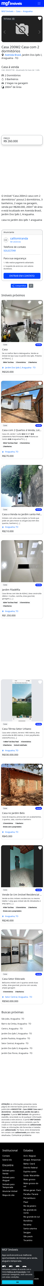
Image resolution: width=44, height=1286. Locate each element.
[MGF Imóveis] (11, 3)
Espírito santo (29, 1186)
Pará (38, 1205)
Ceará (32, 1178)
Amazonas (36, 1174)
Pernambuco (29, 1212)
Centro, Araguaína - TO (12, 1043)
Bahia (26, 1178)
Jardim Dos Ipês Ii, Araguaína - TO (16, 1063)
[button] (4, 39)
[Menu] (39, 3)
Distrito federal (30, 1182)
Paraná (35, 1209)
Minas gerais (29, 1205)
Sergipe (27, 1247)
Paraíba (27, 1209)
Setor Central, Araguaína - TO (14, 1058)
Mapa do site (8, 1210)
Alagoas (32, 1170)
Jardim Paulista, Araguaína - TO (15, 1053)
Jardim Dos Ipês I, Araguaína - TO (16, 1048)
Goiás (26, 1190)
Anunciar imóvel (9, 1206)
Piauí (25, 1216)
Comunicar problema (21, 1150)
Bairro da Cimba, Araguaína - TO (16, 1038)
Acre (25, 1170)
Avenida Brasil (13, 69)
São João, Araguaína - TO (12, 1033)
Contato (6, 1170)
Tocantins (27, 1255)
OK (17, 1282)
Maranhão (34, 1190)
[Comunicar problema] (31, 300)
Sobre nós (7, 1174)
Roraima (27, 1239)
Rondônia (27, 1235)
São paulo (28, 1251)
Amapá (26, 1174)
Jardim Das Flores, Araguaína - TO (16, 1068)
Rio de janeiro (29, 1220)
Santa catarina (30, 1243)
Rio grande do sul (31, 1231)
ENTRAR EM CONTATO (22, 290)
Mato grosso (29, 1194)
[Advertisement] (22, 127)
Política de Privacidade (16, 1272)
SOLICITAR (10, 265)
